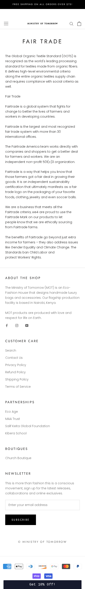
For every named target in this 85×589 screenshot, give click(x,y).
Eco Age (11, 411)
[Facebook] (6, 325)
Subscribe (21, 520)
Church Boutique (18, 458)
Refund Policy (15, 372)
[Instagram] (16, 325)
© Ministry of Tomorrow (42, 542)
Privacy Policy (15, 365)
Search (10, 350)
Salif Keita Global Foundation (27, 426)
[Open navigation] (6, 23)
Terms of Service (18, 386)
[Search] (71, 23)
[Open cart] (79, 23)
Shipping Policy (17, 379)
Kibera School (16, 433)
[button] (42, 584)
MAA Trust (12, 419)
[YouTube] (26, 325)
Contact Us (14, 358)
